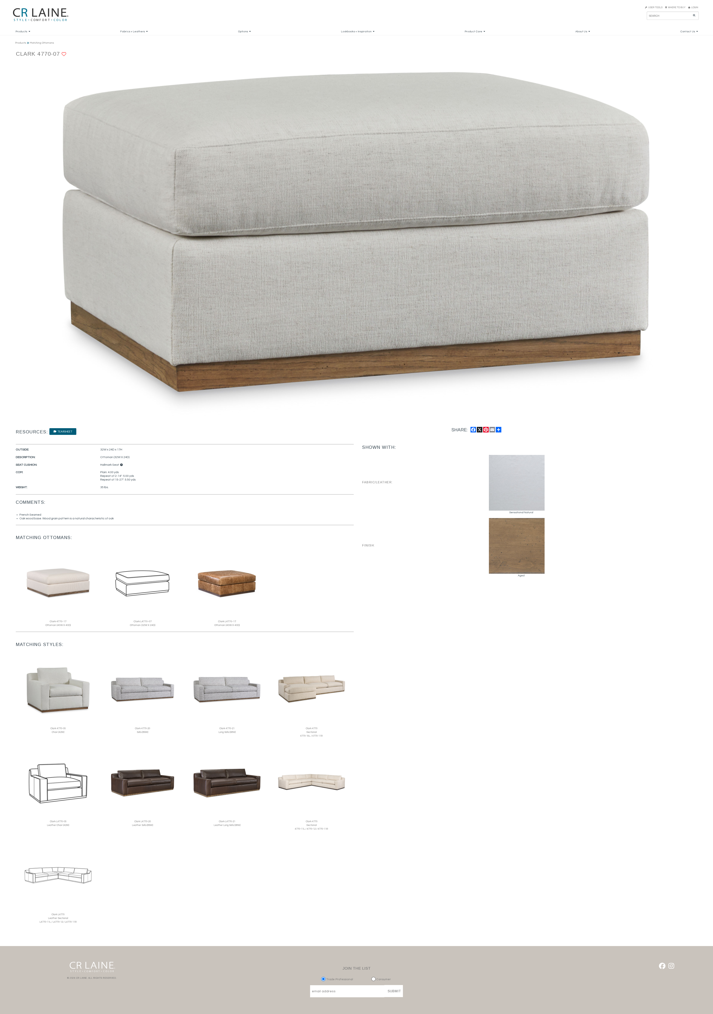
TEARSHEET (64, 431)
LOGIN (694, 7)
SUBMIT (394, 991)
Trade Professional (339, 979)
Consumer (383, 979)
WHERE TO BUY (677, 7)
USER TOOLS (654, 7)
